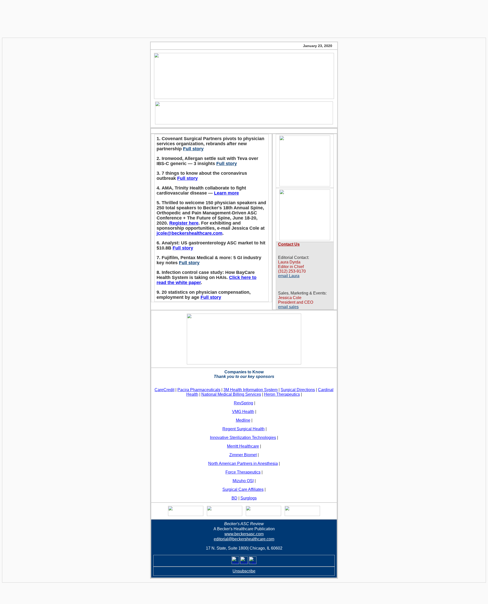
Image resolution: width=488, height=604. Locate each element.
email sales (288, 307)
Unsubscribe (244, 571)
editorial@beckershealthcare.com (244, 539)
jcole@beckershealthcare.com (189, 233)
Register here (184, 223)
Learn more (226, 193)
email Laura (288, 276)
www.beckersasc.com (244, 534)
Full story (193, 148)
